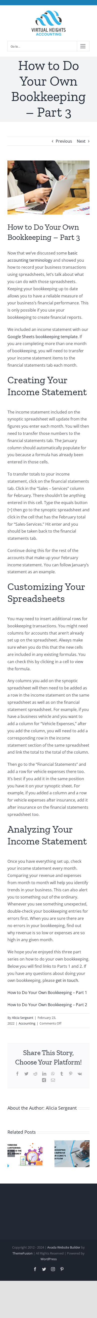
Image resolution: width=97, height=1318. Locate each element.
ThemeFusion (22, 1253)
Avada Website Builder (63, 1247)
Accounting (27, 1023)
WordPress (49, 1259)
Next (81, 141)
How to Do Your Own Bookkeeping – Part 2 (47, 1004)
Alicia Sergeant (22, 1017)
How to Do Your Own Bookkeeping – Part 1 (47, 992)
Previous (64, 141)
